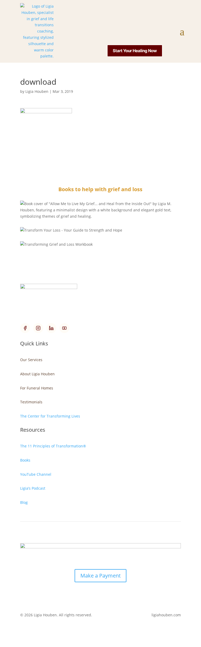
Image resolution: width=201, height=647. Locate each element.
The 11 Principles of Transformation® (53, 445)
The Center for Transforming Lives (50, 416)
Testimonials (31, 401)
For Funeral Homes (36, 388)
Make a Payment (100, 575)
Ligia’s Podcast (32, 488)
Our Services (31, 359)
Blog (24, 502)
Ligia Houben (36, 91)
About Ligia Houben (37, 373)
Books (25, 460)
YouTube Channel (35, 474)
